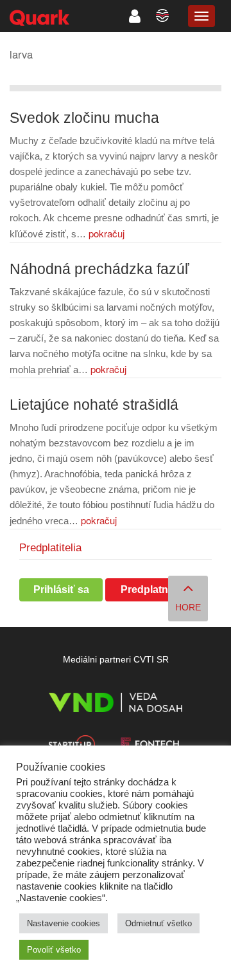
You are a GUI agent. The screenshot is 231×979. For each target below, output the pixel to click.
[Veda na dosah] (115, 705)
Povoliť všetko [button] (54, 950)
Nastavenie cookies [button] (63, 923)
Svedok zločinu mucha (84, 118)
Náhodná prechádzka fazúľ (99, 269)
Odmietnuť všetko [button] (158, 923)
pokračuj (106, 233)
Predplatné (147, 589)
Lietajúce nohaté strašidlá (94, 405)
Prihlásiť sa (61, 589)
